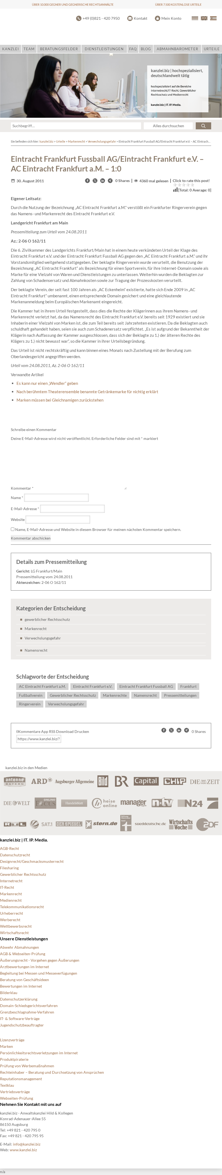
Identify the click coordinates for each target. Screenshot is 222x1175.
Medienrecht (11, 900)
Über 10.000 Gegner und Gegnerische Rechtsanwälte (72, 4)
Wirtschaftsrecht (14, 932)
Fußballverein (31, 695)
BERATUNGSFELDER (59, 49)
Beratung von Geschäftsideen (24, 979)
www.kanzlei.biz (23, 1149)
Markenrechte (115, 695)
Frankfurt (188, 686)
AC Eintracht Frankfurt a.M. (42, 686)
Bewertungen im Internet (21, 986)
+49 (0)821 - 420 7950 (101, 18)
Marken (6, 1046)
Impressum (120, 1158)
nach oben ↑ (148, 1158)
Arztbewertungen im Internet (24, 966)
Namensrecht (36, 650)
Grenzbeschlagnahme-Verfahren (27, 1012)
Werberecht (10, 919)
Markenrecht (76, 141)
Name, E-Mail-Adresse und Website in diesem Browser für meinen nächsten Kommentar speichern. (98, 529)
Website (18, 519)
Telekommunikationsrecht (22, 906)
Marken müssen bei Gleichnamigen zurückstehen (60, 400)
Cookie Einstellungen (17, 1158)
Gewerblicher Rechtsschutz (73, 695)
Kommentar (22, 488)
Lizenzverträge (12, 1040)
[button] (87, 180)
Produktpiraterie (14, 1059)
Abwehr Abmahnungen (19, 947)
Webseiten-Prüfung (16, 1098)
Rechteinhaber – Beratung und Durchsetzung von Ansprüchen (52, 1072)
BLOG (146, 49)
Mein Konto (171, 18)
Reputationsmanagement (21, 1078)
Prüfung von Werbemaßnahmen (27, 1065)
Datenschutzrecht (15, 855)
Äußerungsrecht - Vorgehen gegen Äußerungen (39, 960)
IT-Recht (7, 887)
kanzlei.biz (46, 141)
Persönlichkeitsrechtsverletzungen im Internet (39, 1053)
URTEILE (212, 49)
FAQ (133, 49)
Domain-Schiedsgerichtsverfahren (29, 1005)
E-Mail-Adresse (25, 508)
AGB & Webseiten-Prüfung (22, 953)
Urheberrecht (11, 913)
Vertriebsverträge (15, 1091)
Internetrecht (11, 880)
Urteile (60, 141)
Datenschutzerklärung (18, 999)
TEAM (29, 49)
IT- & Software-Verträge (20, 1018)
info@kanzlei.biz (26, 1144)
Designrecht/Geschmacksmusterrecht (32, 861)
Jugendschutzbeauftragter (22, 1025)
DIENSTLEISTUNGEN (104, 49)
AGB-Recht (9, 848)
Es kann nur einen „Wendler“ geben (47, 383)
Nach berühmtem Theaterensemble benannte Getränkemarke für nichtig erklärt (87, 391)
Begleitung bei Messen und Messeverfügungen (38, 973)
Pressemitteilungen (180, 695)
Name (17, 497)
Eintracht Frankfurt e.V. (92, 686)
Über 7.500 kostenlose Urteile (178, 4)
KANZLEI (10, 49)
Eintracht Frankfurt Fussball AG (146, 686)
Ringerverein (30, 704)
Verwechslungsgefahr (102, 141)
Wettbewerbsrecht (16, 926)
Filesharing (9, 868)
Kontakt (140, 18)
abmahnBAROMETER (177, 49)
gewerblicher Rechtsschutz (47, 619)
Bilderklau (8, 992)
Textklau (7, 1085)
